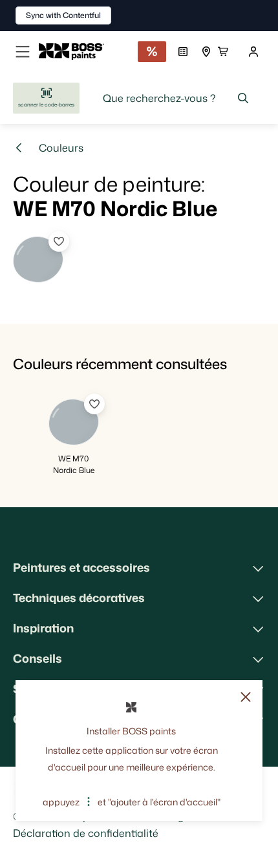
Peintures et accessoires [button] (81, 567)
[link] (76, 51)
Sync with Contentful (63, 15)
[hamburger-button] (22, 51)
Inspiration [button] (43, 628)
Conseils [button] (37, 658)
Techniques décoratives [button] (79, 597)
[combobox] (176, 98)
